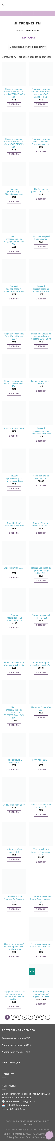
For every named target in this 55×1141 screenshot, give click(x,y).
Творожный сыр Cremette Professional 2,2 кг (41, 852)
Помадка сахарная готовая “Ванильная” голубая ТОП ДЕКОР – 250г (14, 93)
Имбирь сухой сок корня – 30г (14, 850)
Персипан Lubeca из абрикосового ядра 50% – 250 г (41, 570)
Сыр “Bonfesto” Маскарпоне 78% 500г (14, 524)
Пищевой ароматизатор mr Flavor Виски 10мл (14, 478)
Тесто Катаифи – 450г (14, 429)
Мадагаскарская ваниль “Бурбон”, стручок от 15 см (41, 994)
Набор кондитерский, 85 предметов (41, 237)
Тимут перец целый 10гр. (41, 761)
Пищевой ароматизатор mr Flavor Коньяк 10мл (14, 191)
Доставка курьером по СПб (16, 1045)
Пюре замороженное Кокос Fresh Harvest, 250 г (14, 336)
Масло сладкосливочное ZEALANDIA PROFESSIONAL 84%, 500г (14, 712)
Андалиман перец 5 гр (14, 805)
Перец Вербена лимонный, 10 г (14, 761)
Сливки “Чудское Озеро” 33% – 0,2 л (41, 524)
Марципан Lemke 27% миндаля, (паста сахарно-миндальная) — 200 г (14, 995)
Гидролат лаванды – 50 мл (41, 382)
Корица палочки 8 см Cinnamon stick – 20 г (14, 663)
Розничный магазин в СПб (16, 1038)
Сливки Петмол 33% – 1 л (14, 569)
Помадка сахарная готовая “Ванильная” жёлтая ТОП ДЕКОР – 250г (14, 143)
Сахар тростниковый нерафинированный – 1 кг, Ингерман (14, 946)
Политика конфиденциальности (22, 1130)
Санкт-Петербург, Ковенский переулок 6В (24, 1093)
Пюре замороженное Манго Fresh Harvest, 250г (14, 383)
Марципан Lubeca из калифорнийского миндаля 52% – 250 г (41, 336)
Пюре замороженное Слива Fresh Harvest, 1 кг (41, 946)
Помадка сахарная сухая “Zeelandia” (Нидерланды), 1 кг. (41, 141)
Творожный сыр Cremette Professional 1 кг (14, 899)
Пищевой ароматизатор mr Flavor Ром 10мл (41, 289)
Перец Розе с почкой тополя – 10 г (41, 806)
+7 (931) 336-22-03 (15, 1109)
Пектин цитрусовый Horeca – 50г (41, 616)
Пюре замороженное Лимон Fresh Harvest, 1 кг (41, 899)
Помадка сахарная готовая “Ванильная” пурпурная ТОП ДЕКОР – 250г (41, 93)
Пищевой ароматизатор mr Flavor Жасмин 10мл (14, 289)
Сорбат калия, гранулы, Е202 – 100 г (41, 190)
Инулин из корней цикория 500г (40, 477)
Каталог (20, 30)
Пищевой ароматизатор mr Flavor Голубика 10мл (41, 431)
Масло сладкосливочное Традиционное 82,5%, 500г (14, 240)
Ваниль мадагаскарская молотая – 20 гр (14, 618)
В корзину (14, 104)
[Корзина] (37, 13)
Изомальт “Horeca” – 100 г (41, 708)
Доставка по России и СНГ (16, 1052)
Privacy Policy (14, 1137)
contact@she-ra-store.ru (18, 1105)
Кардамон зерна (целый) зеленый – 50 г (41, 663)
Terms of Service (34, 1137)
